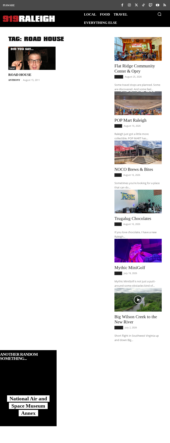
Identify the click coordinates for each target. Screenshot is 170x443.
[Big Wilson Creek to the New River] (138, 300)
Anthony (14, 80)
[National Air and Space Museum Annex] (28, 382)
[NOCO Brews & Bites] (138, 152)
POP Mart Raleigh (130, 120)
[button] (159, 14)
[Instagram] (129, 5)
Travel (119, 76)
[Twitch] (150, 5)
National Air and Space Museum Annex (28, 406)
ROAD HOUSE (19, 75)
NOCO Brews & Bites (133, 169)
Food (118, 175)
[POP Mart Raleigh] (138, 103)
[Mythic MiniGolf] (138, 250)
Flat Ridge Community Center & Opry (134, 68)
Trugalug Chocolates (132, 218)
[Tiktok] (143, 5)
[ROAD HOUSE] (32, 58)
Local (12, 68)
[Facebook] (122, 5)
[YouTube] (157, 5)
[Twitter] (136, 5)
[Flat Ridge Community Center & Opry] (138, 49)
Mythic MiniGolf (129, 267)
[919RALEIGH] (29, 19)
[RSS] (164, 5)
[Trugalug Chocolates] (138, 201)
